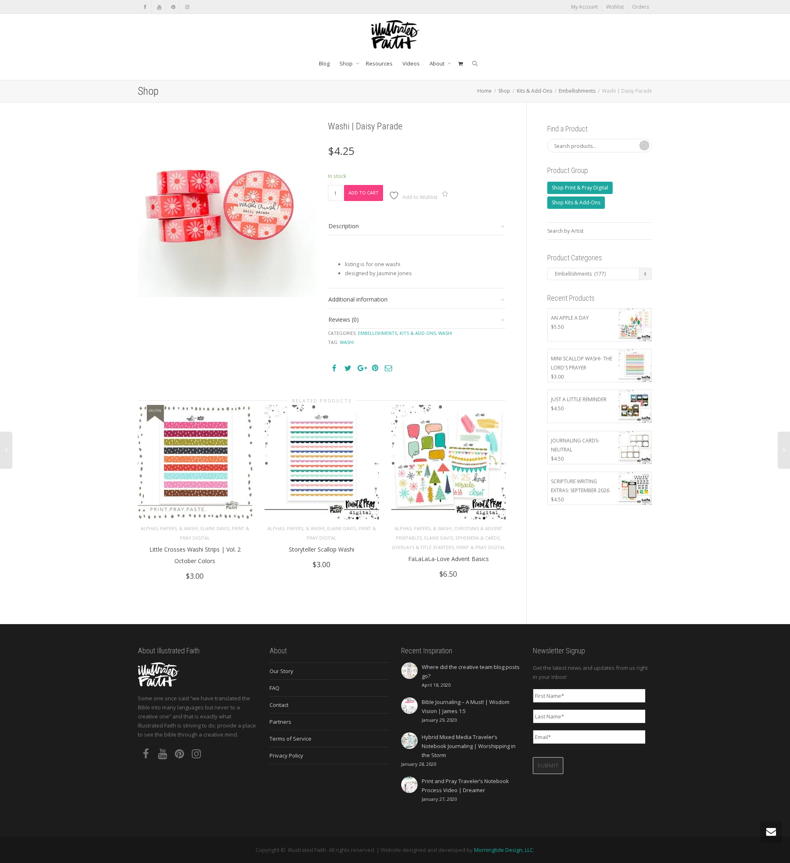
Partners (280, 721)
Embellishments (577, 90)
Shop (346, 63)
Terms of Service (290, 738)
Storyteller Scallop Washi (321, 549)
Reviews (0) (343, 319)
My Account (584, 6)
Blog (324, 63)
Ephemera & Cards (477, 538)
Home (484, 90)
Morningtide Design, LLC (503, 850)
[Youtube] (159, 7)
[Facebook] (145, 7)
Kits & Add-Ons (534, 90)
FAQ (274, 688)
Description (343, 226)
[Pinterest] (173, 7)
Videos (411, 63)
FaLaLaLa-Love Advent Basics (448, 559)
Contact (279, 705)
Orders (640, 6)
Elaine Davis (214, 528)
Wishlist (615, 6)
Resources (379, 63)
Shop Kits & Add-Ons (576, 202)
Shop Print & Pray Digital (580, 187)
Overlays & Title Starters (423, 547)
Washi (445, 333)
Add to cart (364, 192)
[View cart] (460, 63)
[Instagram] (187, 7)
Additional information (358, 299)
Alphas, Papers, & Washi (169, 528)
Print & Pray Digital (480, 547)
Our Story (281, 671)
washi (347, 342)
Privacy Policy (286, 755)
